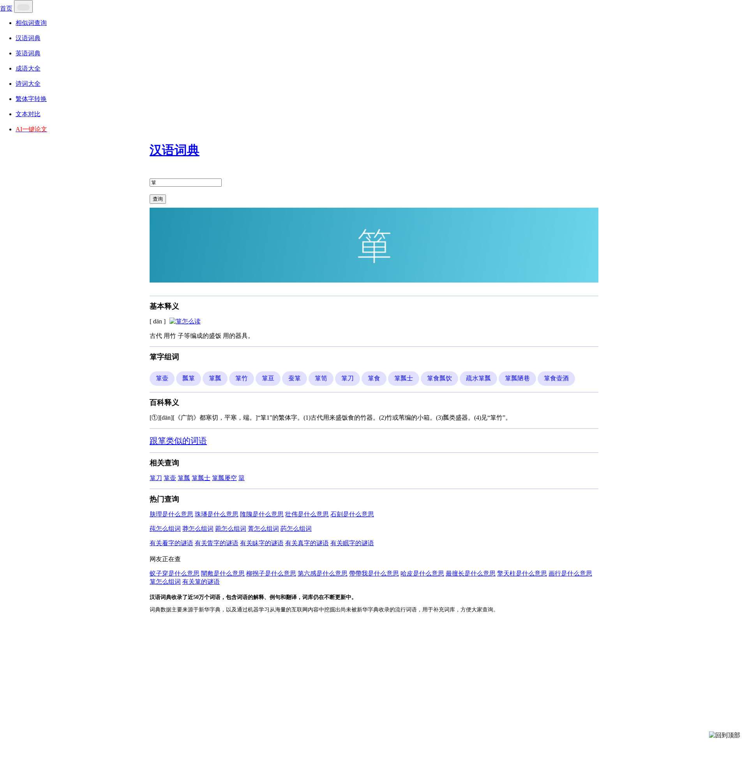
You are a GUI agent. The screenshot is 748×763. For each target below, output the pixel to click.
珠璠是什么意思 (216, 514)
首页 (6, 8)
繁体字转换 (31, 98)
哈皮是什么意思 (422, 573)
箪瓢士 (201, 478)
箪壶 (170, 478)
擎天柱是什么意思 (522, 573)
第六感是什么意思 (323, 573)
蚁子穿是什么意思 (174, 573)
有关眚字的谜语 (216, 543)
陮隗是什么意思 (262, 514)
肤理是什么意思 (171, 514)
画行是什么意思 (570, 573)
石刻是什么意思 (352, 514)
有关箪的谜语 (201, 581)
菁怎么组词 (263, 528)
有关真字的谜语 (307, 543)
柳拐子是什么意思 (271, 573)
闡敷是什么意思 (223, 573)
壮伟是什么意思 (307, 514)
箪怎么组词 (165, 581)
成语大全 (28, 68)
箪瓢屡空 (224, 478)
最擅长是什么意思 (471, 573)
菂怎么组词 (296, 528)
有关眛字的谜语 (262, 543)
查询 (158, 199)
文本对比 (28, 114)
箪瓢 (184, 478)
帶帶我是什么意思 (374, 573)
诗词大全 (28, 83)
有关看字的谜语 (171, 543)
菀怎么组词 (230, 528)
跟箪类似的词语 (178, 440)
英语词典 (28, 53)
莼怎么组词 (165, 528)
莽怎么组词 (197, 528)
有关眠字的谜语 (352, 543)
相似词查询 (31, 22)
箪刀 (156, 478)
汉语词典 (28, 38)
